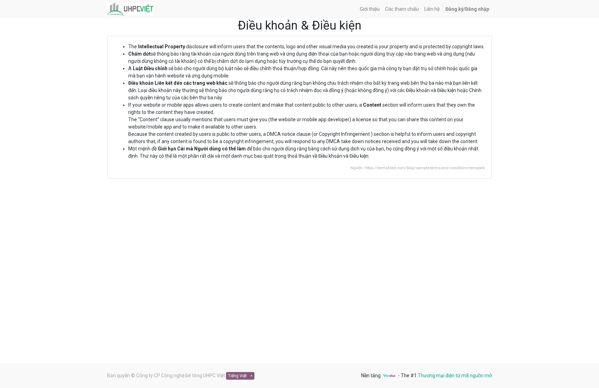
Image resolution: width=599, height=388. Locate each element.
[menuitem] (369, 9)
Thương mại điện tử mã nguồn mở (455, 375)
